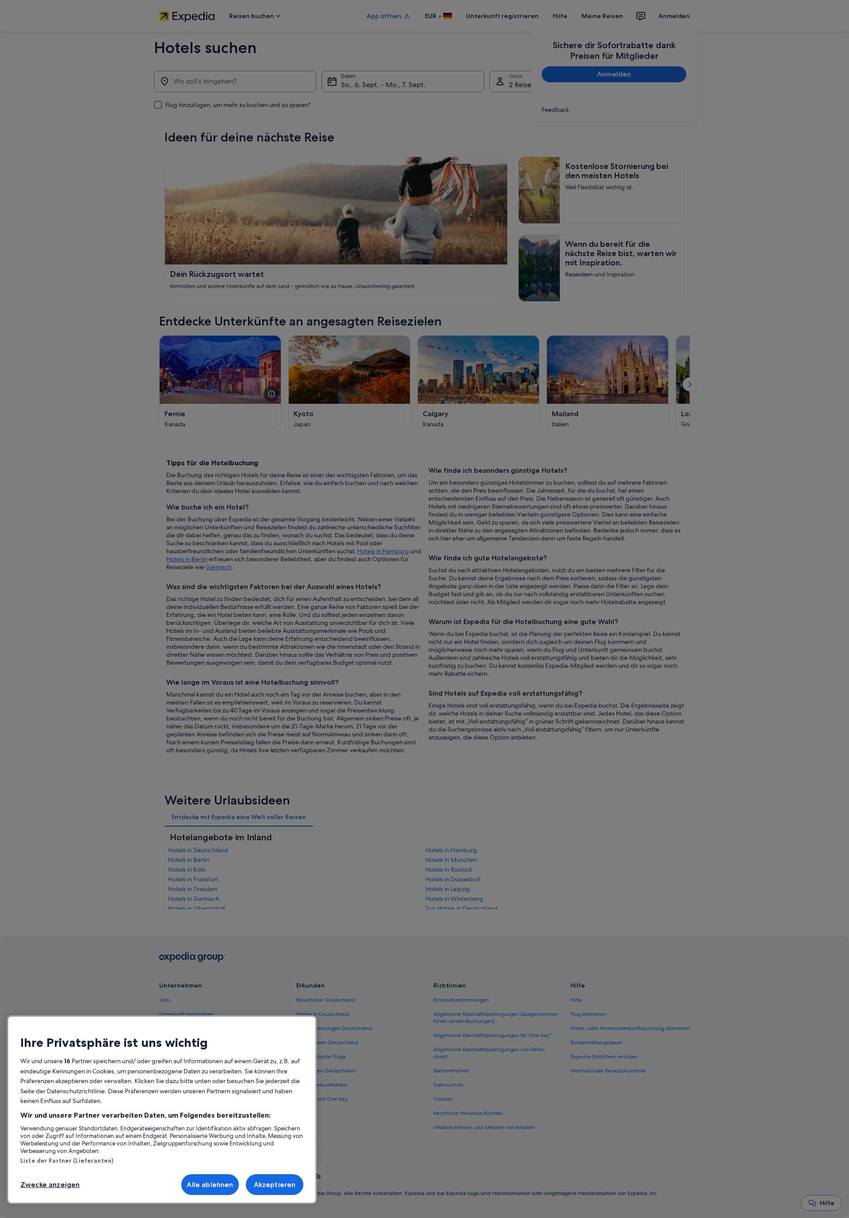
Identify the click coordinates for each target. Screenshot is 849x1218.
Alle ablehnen (210, 1184)
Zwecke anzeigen (50, 1184)
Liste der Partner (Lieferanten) (66, 1160)
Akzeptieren (275, 1184)
